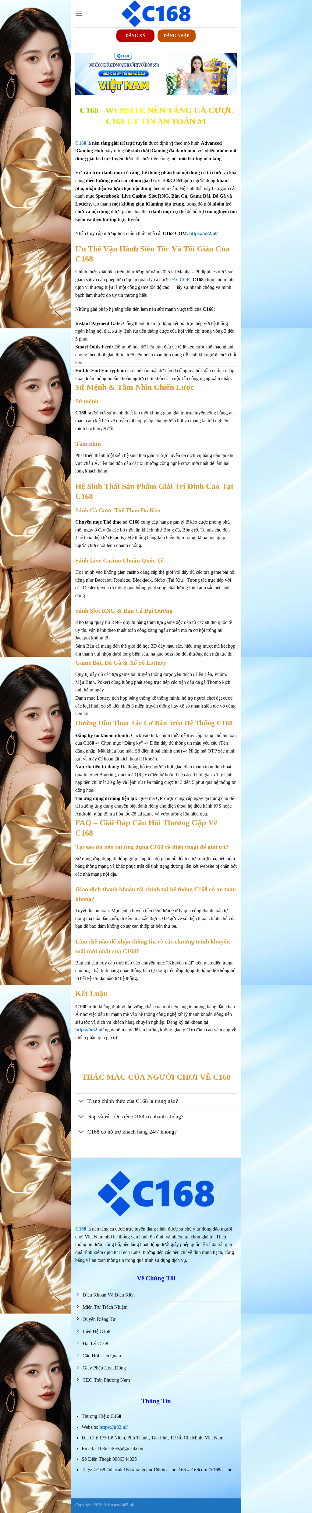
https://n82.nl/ (113, 1427)
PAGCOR (180, 279)
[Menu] (79, 13)
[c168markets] (156, 13)
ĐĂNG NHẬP (177, 35)
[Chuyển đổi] (81, 1101)
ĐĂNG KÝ (136, 35)
